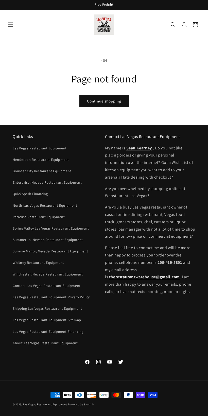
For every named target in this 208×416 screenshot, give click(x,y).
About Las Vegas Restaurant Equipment (45, 343)
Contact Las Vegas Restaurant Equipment (47, 285)
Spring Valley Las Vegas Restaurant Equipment (51, 228)
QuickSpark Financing (30, 194)
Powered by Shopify (81, 404)
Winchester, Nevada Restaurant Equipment (48, 274)
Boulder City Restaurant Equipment (42, 171)
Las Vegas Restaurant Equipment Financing (48, 331)
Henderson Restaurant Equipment (41, 159)
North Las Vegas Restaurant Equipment (45, 205)
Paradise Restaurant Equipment (39, 217)
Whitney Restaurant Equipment (38, 262)
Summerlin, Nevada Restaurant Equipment (48, 239)
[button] (10, 24)
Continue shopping (104, 101)
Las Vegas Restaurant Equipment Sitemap (47, 320)
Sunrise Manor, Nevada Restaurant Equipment (50, 251)
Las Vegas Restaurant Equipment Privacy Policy (51, 297)
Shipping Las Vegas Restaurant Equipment (47, 308)
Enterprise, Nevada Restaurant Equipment (47, 182)
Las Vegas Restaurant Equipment (40, 148)
